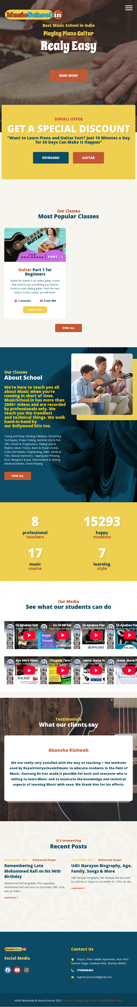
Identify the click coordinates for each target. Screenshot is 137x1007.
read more (10, 897)
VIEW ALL (68, 328)
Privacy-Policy (96, 1000)
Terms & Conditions (73, 1000)
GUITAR (88, 158)
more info (35, 309)
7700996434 (85, 970)
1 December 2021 (82, 860)
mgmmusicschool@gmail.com (94, 977)
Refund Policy (115, 1000)
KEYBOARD (50, 158)
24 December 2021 (16, 860)
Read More (68, 75)
